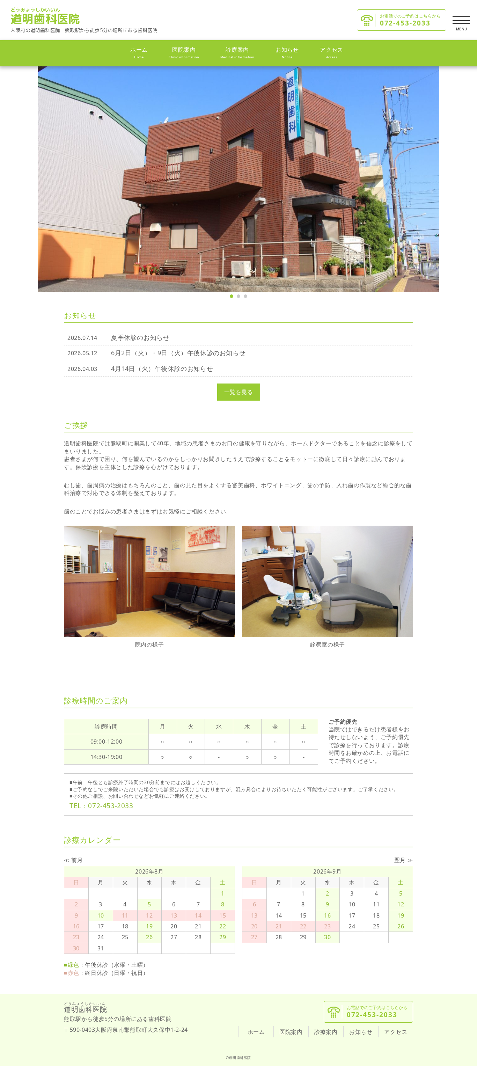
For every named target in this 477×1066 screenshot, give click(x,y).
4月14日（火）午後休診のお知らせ (162, 368)
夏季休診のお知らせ (140, 337)
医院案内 (184, 52)
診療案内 (237, 52)
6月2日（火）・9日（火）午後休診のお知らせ (178, 353)
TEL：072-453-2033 (101, 805)
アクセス (331, 52)
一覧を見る (238, 392)
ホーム (139, 52)
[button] (231, 296)
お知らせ (287, 52)
